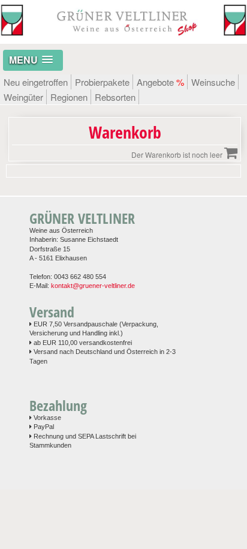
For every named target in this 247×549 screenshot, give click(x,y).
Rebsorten (115, 97)
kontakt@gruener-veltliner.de (93, 285)
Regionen (69, 97)
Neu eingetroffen (36, 82)
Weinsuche (213, 82)
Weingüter (23, 97)
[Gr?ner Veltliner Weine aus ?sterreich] (123, 37)
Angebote (160, 82)
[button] (33, 60)
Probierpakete (102, 82)
